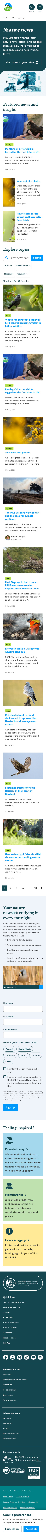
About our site (33, 1502)
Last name (8, 1016)
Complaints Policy (22, 1496)
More (38, 1460)
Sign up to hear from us (14, 1302)
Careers (6, 1312)
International (9, 1438)
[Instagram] (12, 1357)
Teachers (7, 1374)
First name (8, 1003)
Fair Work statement (27, 1507)
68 (35, 888)
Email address (10, 1029)
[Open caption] (41, 987)
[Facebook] (5, 1357)
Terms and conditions (10, 1491)
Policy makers (9, 1389)
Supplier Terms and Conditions (14, 1502)
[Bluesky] (19, 1357)
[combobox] (8, 265)
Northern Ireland (11, 1433)
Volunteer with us (11, 1307)
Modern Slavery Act (10, 1507)
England (7, 1418)
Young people (9, 1399)
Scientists (7, 1384)
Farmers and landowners (15, 1379)
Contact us (8, 1332)
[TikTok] (26, 1357)
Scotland (7, 1423)
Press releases (9, 1337)
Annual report (10, 1327)
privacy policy (16, 1100)
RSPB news (8, 1317)
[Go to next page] (41, 888)
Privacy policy (8, 1496)
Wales (6, 1428)
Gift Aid (6, 1342)
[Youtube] (33, 1357)
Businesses (8, 1394)
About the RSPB (11, 1322)
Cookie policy (26, 1491)
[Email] (40, 1357)
